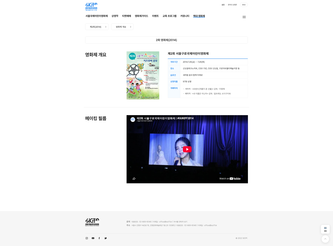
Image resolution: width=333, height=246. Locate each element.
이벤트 (155, 16)
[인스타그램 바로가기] (87, 238)
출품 (223, 5)
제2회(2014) (95, 27)
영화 (325, 231)
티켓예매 (126, 16)
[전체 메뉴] (245, 17)
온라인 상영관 (232, 5)
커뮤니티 (184, 16)
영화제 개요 (121, 27)
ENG (244, 5)
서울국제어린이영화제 (97, 16)
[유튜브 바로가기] (93, 238)
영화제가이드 (141, 16)
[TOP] (325, 239)
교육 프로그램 (170, 16)
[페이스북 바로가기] (99, 238)
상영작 (115, 16)
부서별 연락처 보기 (180, 222)
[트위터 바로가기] (105, 238)
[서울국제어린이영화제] (91, 7)
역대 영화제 (199, 16)
